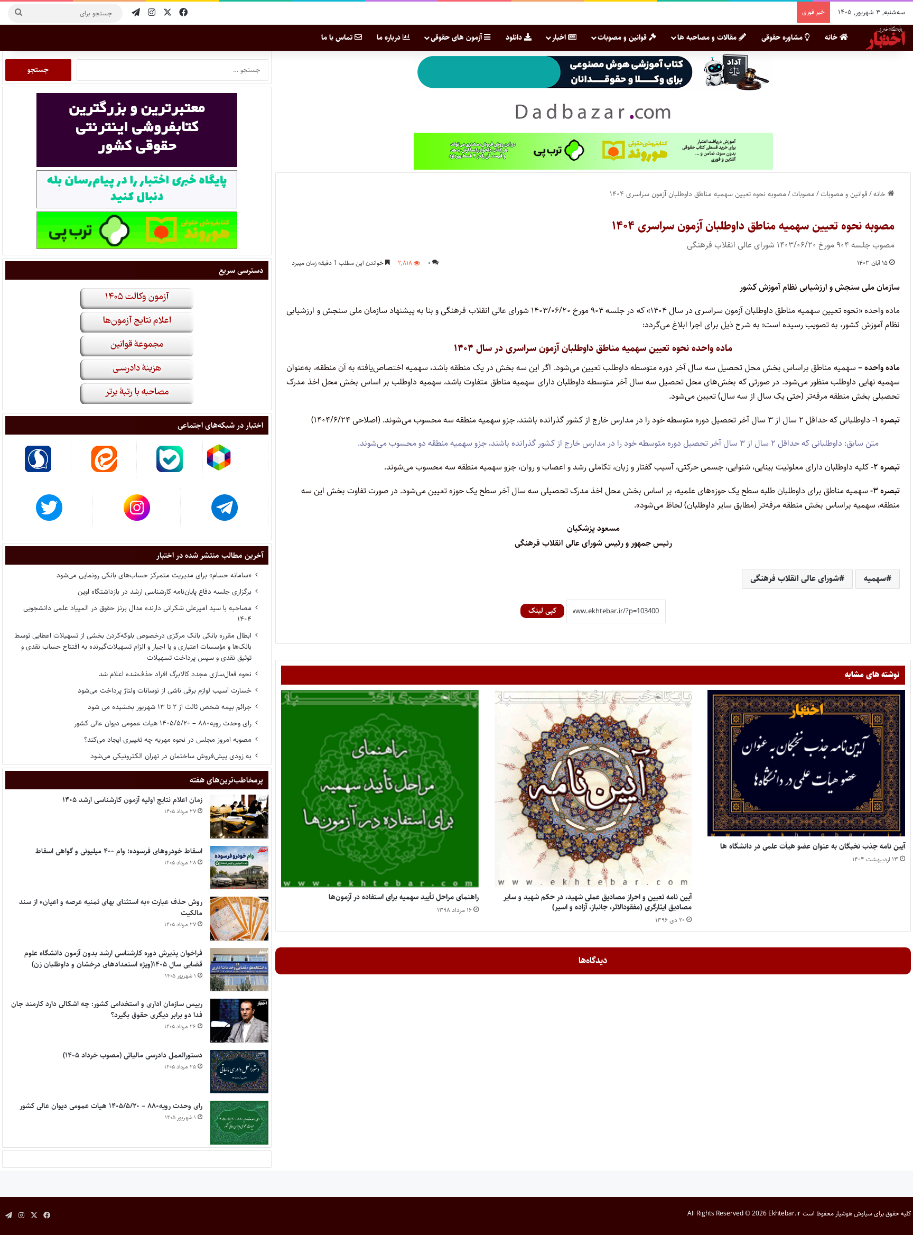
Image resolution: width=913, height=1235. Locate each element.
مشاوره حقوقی (783, 37)
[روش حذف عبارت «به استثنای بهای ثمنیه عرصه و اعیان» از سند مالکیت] (239, 919)
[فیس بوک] (183, 13)
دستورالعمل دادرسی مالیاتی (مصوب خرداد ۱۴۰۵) (132, 1055)
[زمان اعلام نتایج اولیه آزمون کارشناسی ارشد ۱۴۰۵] (239, 816)
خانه (832, 37)
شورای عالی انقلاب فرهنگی (794, 578)
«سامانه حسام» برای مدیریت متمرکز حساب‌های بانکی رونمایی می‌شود (154, 575)
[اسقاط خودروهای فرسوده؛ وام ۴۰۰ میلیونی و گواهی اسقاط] (239, 868)
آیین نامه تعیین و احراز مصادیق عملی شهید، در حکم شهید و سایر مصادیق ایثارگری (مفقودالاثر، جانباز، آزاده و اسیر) (598, 902)
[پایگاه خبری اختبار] (885, 37)
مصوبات (803, 194)
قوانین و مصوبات (623, 37)
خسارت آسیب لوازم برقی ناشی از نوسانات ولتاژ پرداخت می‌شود (164, 690)
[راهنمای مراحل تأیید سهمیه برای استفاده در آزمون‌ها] (380, 789)
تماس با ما (338, 37)
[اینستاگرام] (152, 13)
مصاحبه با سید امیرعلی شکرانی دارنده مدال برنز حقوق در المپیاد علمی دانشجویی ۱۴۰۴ (137, 613)
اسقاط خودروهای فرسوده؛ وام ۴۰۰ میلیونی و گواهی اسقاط (118, 851)
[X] (167, 13)
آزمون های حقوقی (457, 37)
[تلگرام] (136, 13)
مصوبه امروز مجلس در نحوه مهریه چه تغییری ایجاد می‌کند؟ (167, 739)
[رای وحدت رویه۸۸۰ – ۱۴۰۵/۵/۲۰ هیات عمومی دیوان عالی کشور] (239, 1123)
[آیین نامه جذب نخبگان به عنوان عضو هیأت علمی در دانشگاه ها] (806, 763)
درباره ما (390, 37)
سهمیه (875, 578)
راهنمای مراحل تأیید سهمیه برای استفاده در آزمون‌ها (404, 897)
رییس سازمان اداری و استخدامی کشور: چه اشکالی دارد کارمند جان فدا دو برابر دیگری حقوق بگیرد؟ (106, 1009)
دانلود (515, 37)
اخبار (560, 37)
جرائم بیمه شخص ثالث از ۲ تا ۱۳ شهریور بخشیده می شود (169, 707)
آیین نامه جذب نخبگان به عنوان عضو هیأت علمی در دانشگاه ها (812, 846)
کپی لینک (542, 610)
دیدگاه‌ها (593, 960)
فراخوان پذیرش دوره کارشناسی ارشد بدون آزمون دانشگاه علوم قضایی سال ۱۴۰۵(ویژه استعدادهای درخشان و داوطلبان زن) (113, 958)
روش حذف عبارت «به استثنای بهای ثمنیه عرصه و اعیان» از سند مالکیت (110, 907)
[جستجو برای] (18, 13)
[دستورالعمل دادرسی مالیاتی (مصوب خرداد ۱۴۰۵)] (239, 1072)
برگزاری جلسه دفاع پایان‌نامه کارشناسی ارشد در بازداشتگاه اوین (164, 591)
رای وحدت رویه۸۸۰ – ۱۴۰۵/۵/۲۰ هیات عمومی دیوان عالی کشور (162, 723)
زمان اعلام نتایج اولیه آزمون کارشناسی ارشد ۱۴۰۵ (132, 800)
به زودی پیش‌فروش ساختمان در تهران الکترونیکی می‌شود (170, 756)
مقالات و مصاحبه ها (708, 37)
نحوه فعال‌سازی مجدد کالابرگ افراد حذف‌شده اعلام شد (175, 674)
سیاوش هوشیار (853, 1214)
